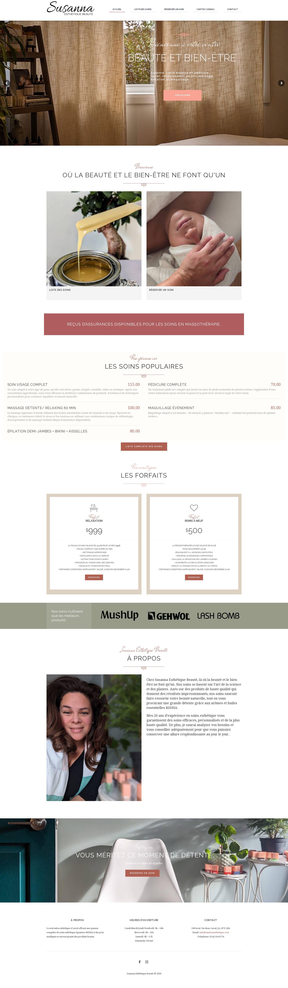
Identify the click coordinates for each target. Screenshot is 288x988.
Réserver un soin (161, 290)
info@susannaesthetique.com (214, 932)
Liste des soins (60, 290)
